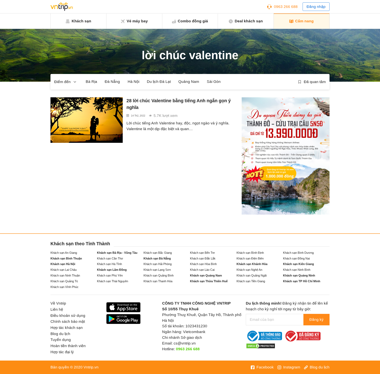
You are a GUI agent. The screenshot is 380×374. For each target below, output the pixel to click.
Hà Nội (133, 82)
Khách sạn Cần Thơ (110, 258)
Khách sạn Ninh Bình (296, 269)
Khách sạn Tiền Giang (251, 281)
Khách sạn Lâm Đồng (112, 269)
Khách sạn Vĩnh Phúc (64, 287)
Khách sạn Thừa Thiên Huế (209, 281)
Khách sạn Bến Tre (202, 252)
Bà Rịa (91, 82)
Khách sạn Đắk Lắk (203, 258)
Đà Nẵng (112, 82)
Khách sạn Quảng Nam (206, 275)
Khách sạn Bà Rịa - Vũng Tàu (117, 252)
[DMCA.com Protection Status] (261, 346)
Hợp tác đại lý (62, 352)
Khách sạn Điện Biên (250, 258)
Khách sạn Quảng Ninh (299, 275)
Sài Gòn (214, 82)
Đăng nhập (316, 7)
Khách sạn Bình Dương (298, 252)
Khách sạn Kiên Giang (298, 264)
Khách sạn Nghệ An (249, 269)
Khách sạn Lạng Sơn (157, 269)
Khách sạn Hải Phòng (157, 264)
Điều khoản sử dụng (67, 315)
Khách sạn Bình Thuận (66, 258)
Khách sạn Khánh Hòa (252, 264)
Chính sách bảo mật (67, 321)
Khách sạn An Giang (63, 252)
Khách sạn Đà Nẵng (157, 258)
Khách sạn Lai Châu (63, 269)
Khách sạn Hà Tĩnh (109, 264)
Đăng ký (316, 319)
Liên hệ (56, 309)
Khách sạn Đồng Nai (296, 258)
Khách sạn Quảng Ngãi (252, 275)
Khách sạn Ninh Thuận (65, 275)
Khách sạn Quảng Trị (64, 281)
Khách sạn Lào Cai (202, 269)
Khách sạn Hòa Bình (203, 264)
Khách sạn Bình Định (250, 252)
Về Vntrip (58, 303)
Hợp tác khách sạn (66, 328)
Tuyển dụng (60, 340)
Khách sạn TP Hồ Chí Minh (301, 281)
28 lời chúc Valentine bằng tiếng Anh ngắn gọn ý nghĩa (178, 104)
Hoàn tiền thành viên (68, 346)
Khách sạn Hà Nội (62, 264)
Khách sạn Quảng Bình (158, 275)
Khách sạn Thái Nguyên (112, 281)
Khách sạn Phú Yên (110, 275)
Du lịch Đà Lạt (159, 82)
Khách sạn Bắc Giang (157, 252)
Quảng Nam (188, 82)
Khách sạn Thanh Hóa (157, 281)
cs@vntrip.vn (185, 343)
